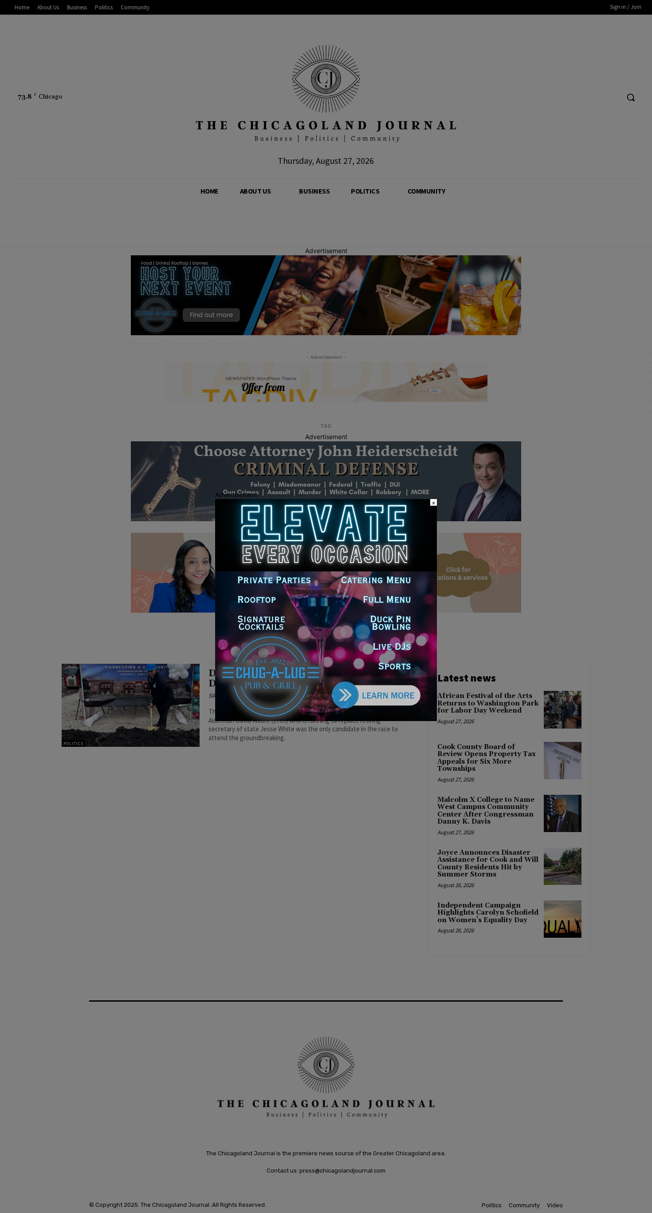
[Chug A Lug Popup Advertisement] (326, 718)
